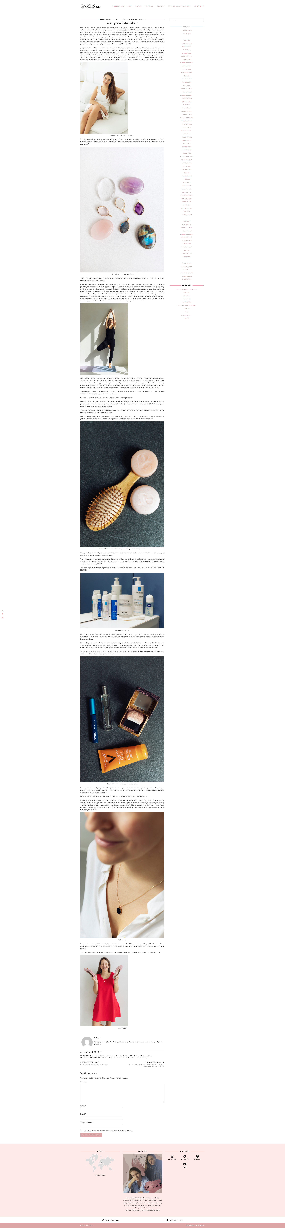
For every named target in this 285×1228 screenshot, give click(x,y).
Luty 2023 (186, 143)
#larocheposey (140, 1055)
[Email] (200, 6)
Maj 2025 (187, 75)
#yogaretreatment (88, 1059)
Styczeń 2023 (186, 147)
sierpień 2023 (187, 124)
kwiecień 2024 (187, 98)
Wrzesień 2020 (186, 237)
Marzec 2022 (186, 179)
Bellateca (90, 6)
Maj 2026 (187, 40)
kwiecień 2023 (187, 137)
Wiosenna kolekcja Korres (94, 1063)
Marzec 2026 (186, 46)
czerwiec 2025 (186, 72)
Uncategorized (186, 315)
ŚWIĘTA (186, 308)
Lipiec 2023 (187, 127)
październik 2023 (186, 117)
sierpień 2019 (187, 279)
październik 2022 (186, 156)
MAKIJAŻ (149, 6)
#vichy (143, 1057)
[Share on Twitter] (95, 1052)
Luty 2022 (186, 182)
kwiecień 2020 (187, 253)
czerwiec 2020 (186, 247)
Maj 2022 (187, 172)
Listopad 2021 (187, 192)
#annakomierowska (91, 1055)
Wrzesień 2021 (186, 198)
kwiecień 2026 (187, 43)
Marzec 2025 (186, 82)
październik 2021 (186, 195)
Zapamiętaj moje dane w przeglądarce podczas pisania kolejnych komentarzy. (108, 1130)
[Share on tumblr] (101, 1052)
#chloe (119, 1055)
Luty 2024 (186, 105)
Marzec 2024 (186, 101)
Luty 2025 (186, 85)
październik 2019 (186, 273)
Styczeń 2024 (187, 108)
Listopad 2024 (187, 92)
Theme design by (195, 1225)
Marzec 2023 (186, 140)
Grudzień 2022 (186, 150)
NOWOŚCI (187, 296)
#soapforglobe (119, 1057)
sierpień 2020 (187, 240)
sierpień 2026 (187, 30)
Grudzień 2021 (187, 189)
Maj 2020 (187, 250)
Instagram (111, 1220)
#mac (150, 1055)
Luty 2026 (186, 50)
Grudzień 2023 (186, 111)
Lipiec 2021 (187, 205)
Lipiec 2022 (187, 166)
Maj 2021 (187, 211)
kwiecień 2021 (187, 214)
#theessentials (133, 1057)
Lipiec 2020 (187, 244)
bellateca (104, 19)
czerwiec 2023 (186, 130)
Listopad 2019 (187, 269)
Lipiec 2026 (187, 33)
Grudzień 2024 (186, 88)
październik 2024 (186, 95)
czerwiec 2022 (186, 169)
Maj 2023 (187, 134)
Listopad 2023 (187, 114)
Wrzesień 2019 (187, 276)
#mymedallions (86, 1057)
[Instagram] (195, 6)
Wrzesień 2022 (186, 160)
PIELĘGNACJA (118, 6)
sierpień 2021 (187, 202)
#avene (103, 1055)
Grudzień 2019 (187, 266)
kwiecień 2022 (187, 176)
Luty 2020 (186, 260)
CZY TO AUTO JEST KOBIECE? (186, 289)
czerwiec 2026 (186, 37)
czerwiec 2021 (186, 208)
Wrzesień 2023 (186, 121)
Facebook (175, 1220)
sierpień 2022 (187, 163)
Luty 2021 (186, 221)
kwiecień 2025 (187, 79)
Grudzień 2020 (186, 227)
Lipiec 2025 (187, 69)
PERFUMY (160, 6)
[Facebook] (198, 6)
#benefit (111, 1055)
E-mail (83, 1114)
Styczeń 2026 (186, 53)
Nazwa (83, 1106)
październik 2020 (186, 234)
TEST (130, 6)
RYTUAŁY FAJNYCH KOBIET (179, 6)
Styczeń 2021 (186, 224)
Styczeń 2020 (187, 263)
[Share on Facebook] (92, 1052)
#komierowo (128, 1055)
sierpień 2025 (187, 66)
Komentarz (83, 1082)
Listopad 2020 (187, 231)
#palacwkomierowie (103, 1057)
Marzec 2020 (186, 257)
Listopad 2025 (187, 59)
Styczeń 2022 (187, 185)
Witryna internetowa (86, 1122)
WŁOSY (139, 6)
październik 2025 (186, 63)
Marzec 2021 (186, 218)
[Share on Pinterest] (98, 1052)
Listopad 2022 (187, 153)
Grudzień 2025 (186, 56)
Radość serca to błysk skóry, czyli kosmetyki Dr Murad (146, 1064)
